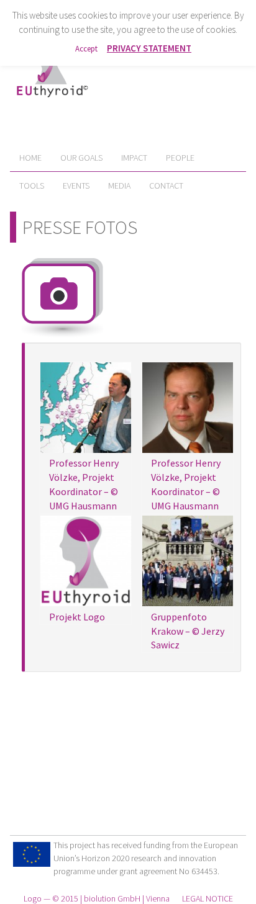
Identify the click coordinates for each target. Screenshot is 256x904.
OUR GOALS (81, 157)
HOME (30, 157)
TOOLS (31, 185)
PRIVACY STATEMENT (149, 48)
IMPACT (134, 157)
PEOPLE (180, 157)
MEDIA (119, 185)
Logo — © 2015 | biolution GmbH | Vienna (97, 898)
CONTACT (166, 185)
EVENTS (76, 185)
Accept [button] (86, 48)
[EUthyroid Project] (51, 100)
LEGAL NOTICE (207, 898)
